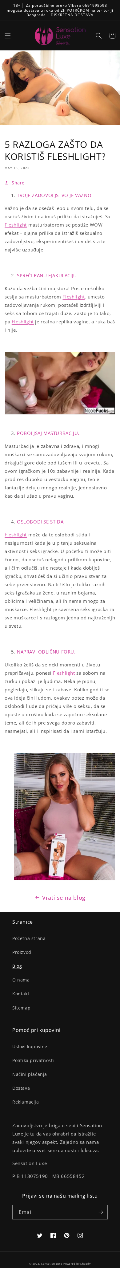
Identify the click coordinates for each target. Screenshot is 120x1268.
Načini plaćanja (29, 1074)
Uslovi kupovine (29, 1046)
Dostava (21, 1088)
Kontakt (20, 994)
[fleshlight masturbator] (64, 873)
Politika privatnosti (33, 1060)
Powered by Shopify (77, 1263)
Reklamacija (25, 1102)
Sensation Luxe (29, 1163)
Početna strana (29, 938)
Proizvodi (22, 952)
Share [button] (18, 183)
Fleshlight (16, 225)
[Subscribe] (100, 1212)
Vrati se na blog (64, 897)
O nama (21, 980)
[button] (7, 35)
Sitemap (21, 1008)
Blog (17, 966)
